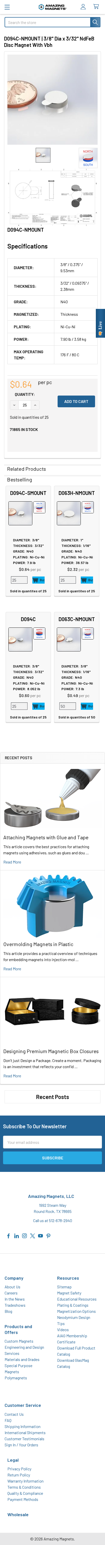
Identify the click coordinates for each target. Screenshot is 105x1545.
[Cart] (97, 6)
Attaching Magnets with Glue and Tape (45, 837)
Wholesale (18, 1514)
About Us (12, 1286)
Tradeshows (15, 1305)
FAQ (8, 1420)
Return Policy (18, 1474)
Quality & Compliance (25, 1493)
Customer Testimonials (24, 1438)
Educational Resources (77, 1299)
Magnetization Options (76, 1311)
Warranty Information (25, 1480)
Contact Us (14, 1414)
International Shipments (25, 1432)
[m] (7, 7)
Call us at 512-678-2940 (52, 1220)
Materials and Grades (22, 1359)
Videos (63, 1329)
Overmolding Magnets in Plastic (38, 944)
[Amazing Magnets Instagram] (24, 1235)
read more (12, 861)
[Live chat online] (100, 323)
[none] (52, 100)
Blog (8, 1311)
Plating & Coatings (72, 1305)
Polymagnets (16, 1377)
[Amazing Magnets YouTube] (40, 1235)
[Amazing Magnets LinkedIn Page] (16, 1235)
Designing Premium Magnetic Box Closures (51, 1051)
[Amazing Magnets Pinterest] (48, 1235)
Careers (11, 1292)
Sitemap (64, 1286)
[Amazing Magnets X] (32, 1235)
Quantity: (25, 394)
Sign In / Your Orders (21, 1444)
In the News (15, 1299)
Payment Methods (22, 1499)
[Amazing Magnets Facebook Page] (8, 1235)
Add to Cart (38, 580)
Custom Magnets (19, 1341)
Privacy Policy (19, 1468)
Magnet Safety (69, 1292)
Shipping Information (23, 1426)
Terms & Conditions (24, 1487)
